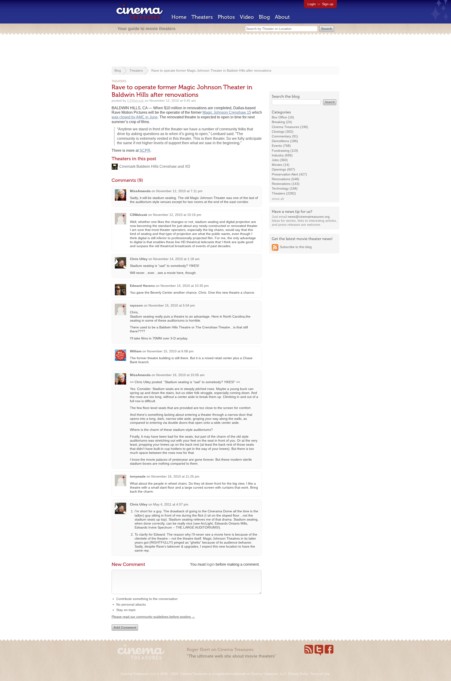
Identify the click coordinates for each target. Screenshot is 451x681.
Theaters (202, 17)
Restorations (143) (285, 184)
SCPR (145, 150)
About (282, 17)
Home (179, 17)
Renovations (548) (285, 179)
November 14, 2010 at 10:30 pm (184, 286)
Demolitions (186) (285, 141)
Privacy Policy (298, 674)
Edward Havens (142, 286)
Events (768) (281, 146)
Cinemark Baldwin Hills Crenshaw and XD (154, 166)
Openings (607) (283, 169)
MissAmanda (140, 191)
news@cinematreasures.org (309, 216)
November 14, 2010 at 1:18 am (176, 259)
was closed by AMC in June (135, 117)
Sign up (327, 4)
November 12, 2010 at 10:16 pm (177, 215)
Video (247, 17)
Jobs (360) (280, 160)
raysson (136, 305)
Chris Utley (139, 259)
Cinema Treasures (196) (290, 127)
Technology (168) (285, 188)
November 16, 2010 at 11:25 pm (175, 476)
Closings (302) (282, 131)
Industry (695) (282, 155)
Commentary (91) (285, 136)
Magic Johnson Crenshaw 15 (226, 112)
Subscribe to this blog (296, 247)
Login (311, 4)
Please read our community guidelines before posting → (153, 617)
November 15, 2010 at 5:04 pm (171, 305)
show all (278, 199)
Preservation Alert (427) (289, 174)
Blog (264, 17)
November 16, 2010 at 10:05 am (180, 375)
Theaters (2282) (284, 193)
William (135, 351)
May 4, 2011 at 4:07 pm (170, 504)
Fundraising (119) (285, 150)
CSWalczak (135, 100)
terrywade (138, 476)
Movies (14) (280, 165)
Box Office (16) (283, 117)
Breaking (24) (282, 122)
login (210, 564)
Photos (226, 17)
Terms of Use (320, 674)
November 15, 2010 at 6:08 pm (170, 351)
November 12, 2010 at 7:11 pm (179, 191)
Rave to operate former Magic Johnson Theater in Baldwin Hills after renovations (211, 70)
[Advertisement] (225, 51)
